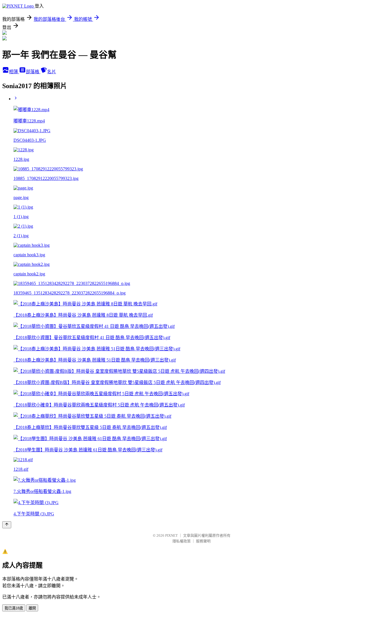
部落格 (33, 71)
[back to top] (6, 524)
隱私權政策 (181, 541)
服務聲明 (203, 541)
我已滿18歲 (13, 608)
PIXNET (171, 535)
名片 (51, 71)
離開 (32, 608)
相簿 (14, 71)
